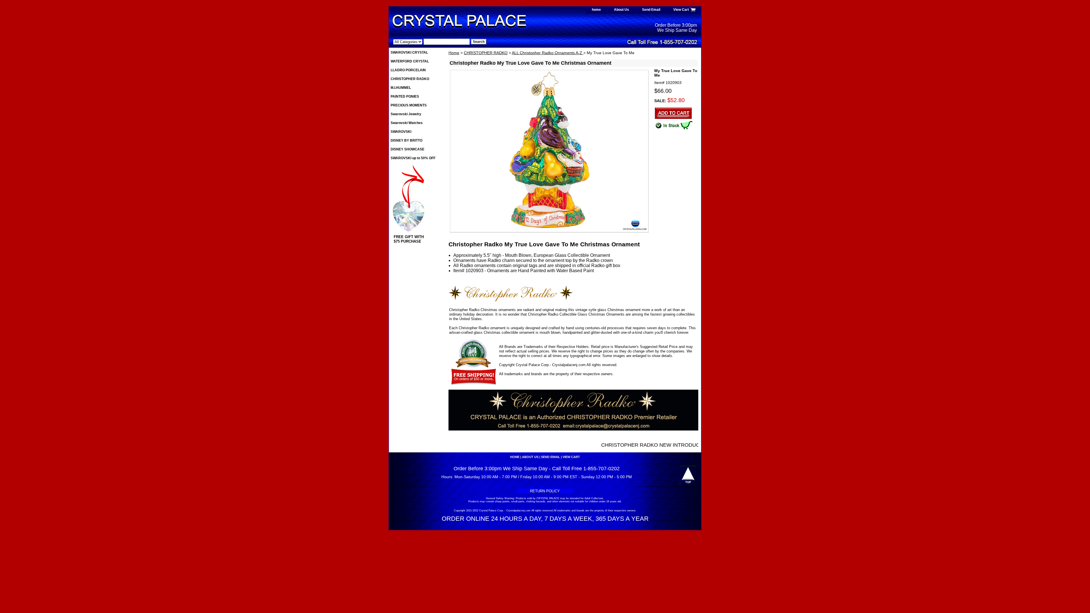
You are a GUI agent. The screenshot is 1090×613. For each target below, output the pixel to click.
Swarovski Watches (407, 123)
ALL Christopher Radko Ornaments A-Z (547, 53)
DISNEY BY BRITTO (406, 140)
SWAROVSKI (401, 132)
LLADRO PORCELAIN (408, 70)
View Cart (681, 10)
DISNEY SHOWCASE (407, 149)
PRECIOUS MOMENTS (409, 105)
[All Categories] (431, 42)
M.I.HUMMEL (401, 88)
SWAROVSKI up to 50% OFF (413, 158)
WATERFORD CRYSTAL (410, 61)
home (596, 10)
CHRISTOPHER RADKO (486, 53)
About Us (621, 10)
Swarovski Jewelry (406, 114)
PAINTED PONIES (405, 96)
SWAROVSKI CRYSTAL (409, 52)
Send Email (651, 10)
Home (453, 53)
